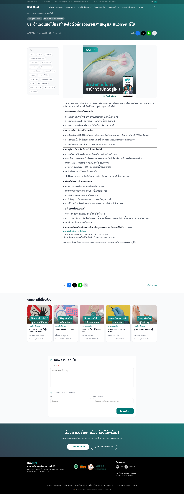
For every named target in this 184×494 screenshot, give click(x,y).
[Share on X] (143, 33)
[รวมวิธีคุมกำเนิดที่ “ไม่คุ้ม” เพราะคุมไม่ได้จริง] (39, 314)
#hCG (32, 55)
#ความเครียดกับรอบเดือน (37, 59)
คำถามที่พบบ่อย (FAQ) (61, 2)
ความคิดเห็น (54, 366)
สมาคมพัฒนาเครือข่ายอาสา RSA (80, 2)
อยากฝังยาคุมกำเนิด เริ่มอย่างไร (116, 330)
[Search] (154, 7)
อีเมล (98, 396)
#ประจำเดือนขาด (50, 71)
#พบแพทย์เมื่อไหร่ (43, 75)
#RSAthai (48, 55)
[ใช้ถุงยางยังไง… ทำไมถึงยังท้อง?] (92, 314)
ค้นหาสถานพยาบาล (105, 446)
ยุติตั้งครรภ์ (59, 7)
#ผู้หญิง (32, 75)
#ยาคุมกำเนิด (34, 79)
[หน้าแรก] (28, 13)
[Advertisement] (43, 108)
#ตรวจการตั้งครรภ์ (46, 67)
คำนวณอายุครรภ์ (46, 2)
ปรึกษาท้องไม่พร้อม (32, 2)
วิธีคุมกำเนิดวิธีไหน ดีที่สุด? (64, 329)
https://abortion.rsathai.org (74, 231)
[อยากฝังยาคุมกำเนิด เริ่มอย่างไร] (118, 314)
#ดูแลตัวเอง (33, 67)
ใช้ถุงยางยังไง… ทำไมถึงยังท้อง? (91, 330)
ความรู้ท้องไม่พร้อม (83, 7)
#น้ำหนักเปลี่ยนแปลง (36, 71)
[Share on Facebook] (137, 33)
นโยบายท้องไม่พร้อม (100, 7)
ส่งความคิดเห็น (125, 411)
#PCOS (40, 55)
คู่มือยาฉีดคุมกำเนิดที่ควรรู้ (143, 329)
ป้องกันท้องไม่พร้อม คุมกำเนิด (53, 18)
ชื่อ (51, 396)
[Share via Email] (154, 33)
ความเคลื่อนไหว (112, 7)
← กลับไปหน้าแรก (151, 285)
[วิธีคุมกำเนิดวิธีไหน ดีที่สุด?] (66, 314)
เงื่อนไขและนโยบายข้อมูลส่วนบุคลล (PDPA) (104, 2)
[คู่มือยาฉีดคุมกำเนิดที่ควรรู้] (144, 314)
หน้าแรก (51, 7)
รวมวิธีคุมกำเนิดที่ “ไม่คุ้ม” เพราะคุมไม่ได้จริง (38, 330)
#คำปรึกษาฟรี (34, 63)
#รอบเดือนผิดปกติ (46, 79)
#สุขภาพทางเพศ (42, 83)
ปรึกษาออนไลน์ (79, 446)
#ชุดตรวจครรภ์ (46, 63)
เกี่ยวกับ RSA (69, 7)
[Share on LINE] (149, 33)
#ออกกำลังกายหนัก (36, 87)
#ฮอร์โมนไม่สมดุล (50, 87)
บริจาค (141, 7)
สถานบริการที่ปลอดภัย (128, 7)
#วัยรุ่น (32, 83)
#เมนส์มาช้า (33, 92)
